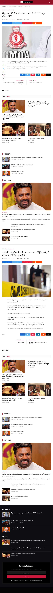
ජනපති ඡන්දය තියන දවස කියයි (17, 171)
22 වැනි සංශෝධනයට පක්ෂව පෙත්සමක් (36, 139)
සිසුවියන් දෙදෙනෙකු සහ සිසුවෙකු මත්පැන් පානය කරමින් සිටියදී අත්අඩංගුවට (27, 157)
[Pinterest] (3, 75)
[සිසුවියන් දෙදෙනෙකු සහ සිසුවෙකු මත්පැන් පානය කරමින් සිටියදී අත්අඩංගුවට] (6, 159)
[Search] (49, 2)
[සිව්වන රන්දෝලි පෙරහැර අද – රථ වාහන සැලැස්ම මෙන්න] (13, 129)
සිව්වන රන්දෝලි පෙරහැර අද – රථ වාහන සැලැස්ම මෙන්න (12, 139)
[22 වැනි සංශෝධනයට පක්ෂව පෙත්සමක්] (39, 129)
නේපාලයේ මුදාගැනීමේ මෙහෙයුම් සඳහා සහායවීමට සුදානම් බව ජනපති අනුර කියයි (13, 116)
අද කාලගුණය (21, 342)
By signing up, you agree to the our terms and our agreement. (27, 580)
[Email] (3, 78)
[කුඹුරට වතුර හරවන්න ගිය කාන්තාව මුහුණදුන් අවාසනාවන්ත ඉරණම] (26, 281)
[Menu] (4, 2)
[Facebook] (3, 64)
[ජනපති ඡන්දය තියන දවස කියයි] (6, 173)
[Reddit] (3, 71)
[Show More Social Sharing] (43, 23)
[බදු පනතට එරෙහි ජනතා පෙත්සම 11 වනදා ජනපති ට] (26, 42)
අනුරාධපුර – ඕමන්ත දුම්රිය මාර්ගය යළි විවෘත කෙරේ (22, 164)
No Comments (20, 19)
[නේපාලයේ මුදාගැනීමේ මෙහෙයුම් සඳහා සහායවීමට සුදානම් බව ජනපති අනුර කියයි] (13, 106)
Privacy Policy (34, 580)
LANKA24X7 (6, 19)
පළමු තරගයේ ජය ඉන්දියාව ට (35, 82)
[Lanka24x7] (26, 2)
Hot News (4, 212)
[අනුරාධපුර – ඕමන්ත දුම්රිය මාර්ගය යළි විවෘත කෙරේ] (6, 166)
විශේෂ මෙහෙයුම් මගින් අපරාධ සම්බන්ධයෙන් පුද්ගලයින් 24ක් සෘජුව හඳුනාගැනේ (38, 103)
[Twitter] (3, 68)
